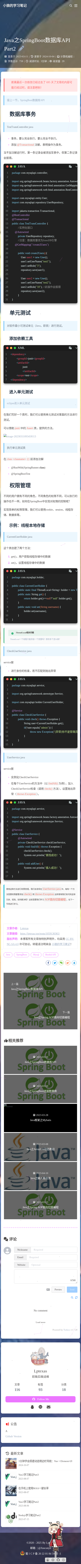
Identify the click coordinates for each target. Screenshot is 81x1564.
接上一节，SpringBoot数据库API (26, 100)
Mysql (36, 954)
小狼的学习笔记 (15, 6)
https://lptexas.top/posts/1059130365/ (40, 933)
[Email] (48, 1407)
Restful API (50, 954)
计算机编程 (66, 56)
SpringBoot (21, 954)
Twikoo (66, 1330)
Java (8, 954)
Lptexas (24, 928)
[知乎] (40, 1407)
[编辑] (20, 49)
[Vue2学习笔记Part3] (11, 1477)
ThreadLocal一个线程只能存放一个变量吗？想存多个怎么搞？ (35, 639)
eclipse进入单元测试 (18, 403)
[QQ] (32, 1407)
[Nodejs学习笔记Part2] (11, 1517)
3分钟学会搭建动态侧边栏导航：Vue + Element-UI (45, 1461)
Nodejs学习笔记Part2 (29, 1515)
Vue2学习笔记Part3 (28, 1474)
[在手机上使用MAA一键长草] (11, 1490)
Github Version (13, 1436)
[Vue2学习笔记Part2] (11, 1504)
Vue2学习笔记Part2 (28, 1501)
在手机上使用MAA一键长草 (33, 1488)
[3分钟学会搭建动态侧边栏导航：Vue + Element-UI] (11, 1463)
